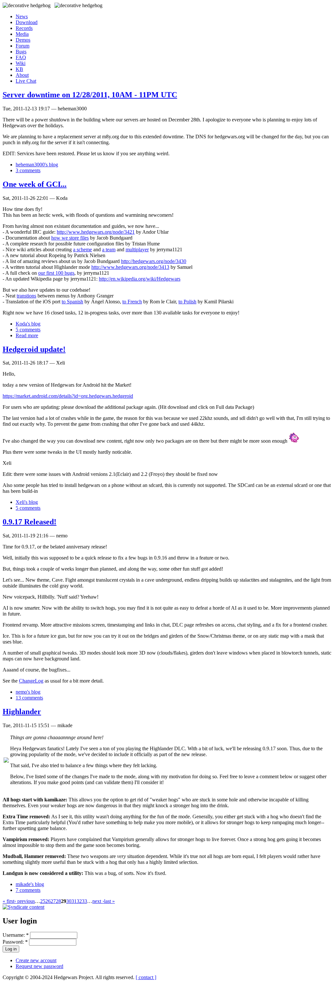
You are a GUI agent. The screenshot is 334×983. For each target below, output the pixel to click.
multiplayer (137, 249)
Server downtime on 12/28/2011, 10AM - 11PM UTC (90, 94)
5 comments (28, 329)
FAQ (21, 57)
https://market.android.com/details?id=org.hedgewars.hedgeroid (68, 396)
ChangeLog (31, 681)
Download (27, 22)
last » (109, 901)
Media (22, 34)
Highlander (22, 711)
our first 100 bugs (56, 273)
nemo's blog (28, 692)
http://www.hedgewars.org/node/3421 (96, 232)
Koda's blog (28, 323)
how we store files (70, 238)
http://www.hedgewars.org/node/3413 (130, 267)
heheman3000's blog (37, 164)
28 (58, 901)
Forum (22, 45)
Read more (27, 335)
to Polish (187, 301)
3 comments (28, 170)
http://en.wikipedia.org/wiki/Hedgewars (139, 279)
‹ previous (24, 901)
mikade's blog (30, 884)
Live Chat (26, 81)
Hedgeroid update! (34, 349)
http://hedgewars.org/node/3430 (153, 261)
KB (19, 69)
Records (24, 28)
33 (84, 901)
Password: (15, 942)
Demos (23, 40)
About (22, 75)
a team (108, 249)
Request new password (39, 966)
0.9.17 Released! (29, 522)
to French (132, 301)
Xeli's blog (27, 502)
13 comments (29, 697)
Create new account (36, 960)
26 (48, 901)
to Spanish (72, 301)
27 (53, 901)
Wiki (20, 63)
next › (98, 901)
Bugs (21, 51)
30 (68, 901)
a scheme (82, 249)
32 (79, 901)
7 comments (28, 890)
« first (8, 901)
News (22, 16)
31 (74, 901)
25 (42, 901)
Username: (16, 935)
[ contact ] (146, 977)
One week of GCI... (35, 184)
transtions (26, 295)
